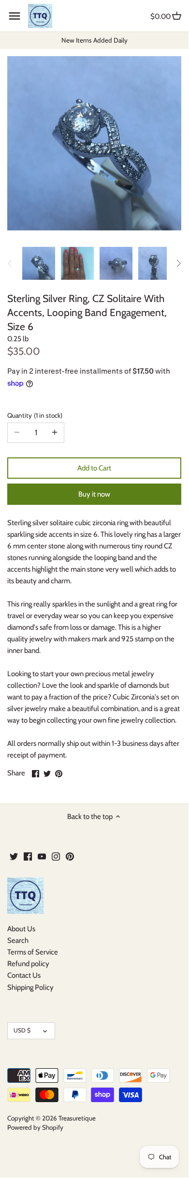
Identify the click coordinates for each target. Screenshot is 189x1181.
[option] (39, 263)
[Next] (178, 263)
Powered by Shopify (35, 1127)
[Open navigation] (14, 16)
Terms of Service (32, 952)
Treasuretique (77, 1118)
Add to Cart (94, 468)
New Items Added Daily (94, 40)
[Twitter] (14, 856)
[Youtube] (42, 856)
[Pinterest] (70, 856)
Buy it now (94, 494)
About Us (21, 928)
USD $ (22, 1030)
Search (18, 940)
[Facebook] (28, 856)
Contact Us (24, 975)
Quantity (33, 415)
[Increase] (54, 432)
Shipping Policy (30, 987)
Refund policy (28, 963)
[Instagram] (56, 856)
